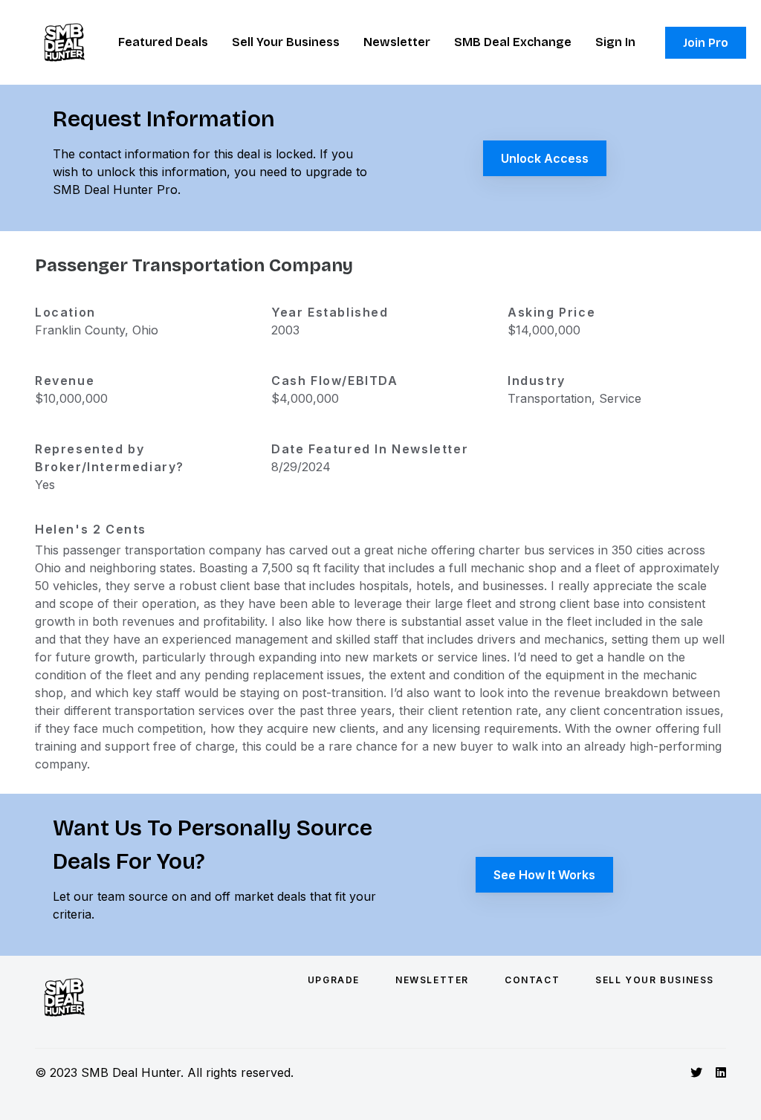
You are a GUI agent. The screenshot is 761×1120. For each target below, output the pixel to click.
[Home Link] (64, 42)
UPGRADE (334, 979)
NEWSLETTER (432, 979)
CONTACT (532, 979)
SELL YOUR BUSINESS (654, 979)
